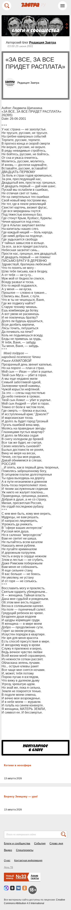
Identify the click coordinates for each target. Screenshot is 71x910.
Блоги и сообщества (17, 843)
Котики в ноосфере (17, 765)
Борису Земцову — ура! (21, 796)
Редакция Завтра (42, 42)
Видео (8, 850)
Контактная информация (28, 860)
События (40, 843)
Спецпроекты (24, 850)
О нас (7, 860)
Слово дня (56, 843)
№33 (21, 876)
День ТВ (8, 867)
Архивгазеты (35, 877)
